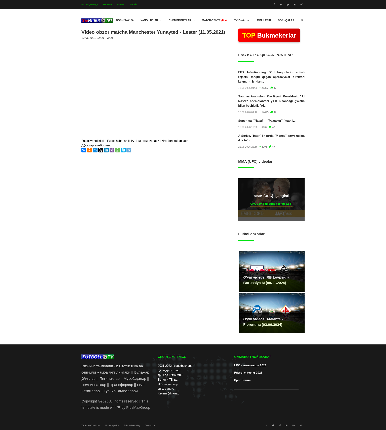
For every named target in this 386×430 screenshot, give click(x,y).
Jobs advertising (132, 425)
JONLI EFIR (264, 20)
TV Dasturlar (242, 20)
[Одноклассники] (89, 150)
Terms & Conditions (91, 425)
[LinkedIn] (106, 150)
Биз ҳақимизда (89, 4)
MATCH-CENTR (214, 20)
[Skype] (123, 150)
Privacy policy (112, 425)
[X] (100, 150)
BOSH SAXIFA (125, 20)
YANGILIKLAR (149, 20)
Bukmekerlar (269, 35)
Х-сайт (133, 4)
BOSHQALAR (286, 20)
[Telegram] (128, 150)
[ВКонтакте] (83, 150)
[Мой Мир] (95, 150)
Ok (293, 425)
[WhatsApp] (117, 150)
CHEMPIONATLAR (180, 20)
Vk (301, 425)
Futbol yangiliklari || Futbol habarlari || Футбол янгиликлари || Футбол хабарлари (134, 140)
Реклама (107, 4)
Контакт (121, 4)
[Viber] (112, 150)
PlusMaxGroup (138, 407)
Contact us (150, 425)
